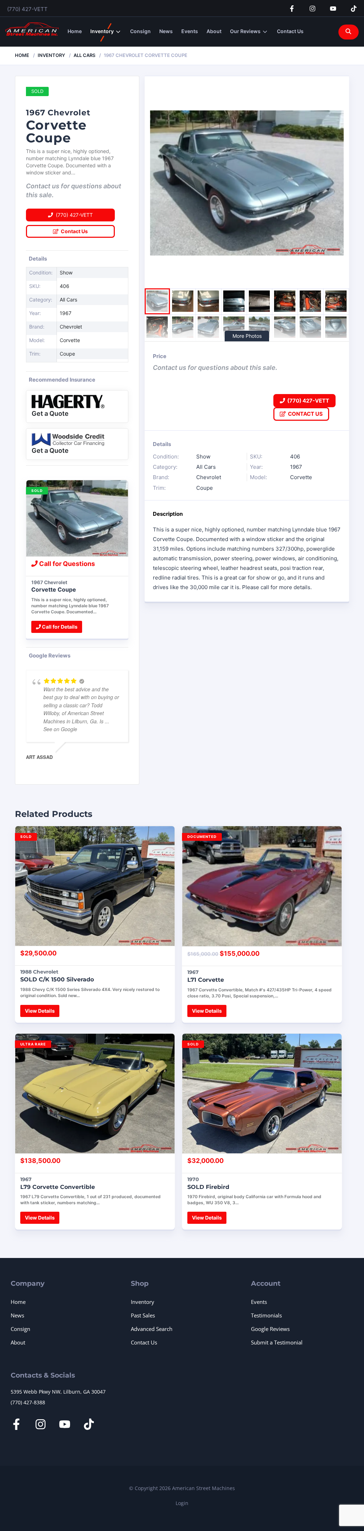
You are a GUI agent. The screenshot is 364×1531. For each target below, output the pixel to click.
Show (66, 272)
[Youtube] (333, 8)
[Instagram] (312, 8)
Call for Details (59, 627)
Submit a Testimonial (277, 1342)
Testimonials (266, 1315)
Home (75, 31)
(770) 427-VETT (27, 9)
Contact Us (290, 31)
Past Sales (143, 1315)
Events (189, 31)
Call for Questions (66, 563)
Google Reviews (270, 1328)
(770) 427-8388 (28, 1402)
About (214, 31)
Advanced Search (151, 1328)
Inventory (102, 31)
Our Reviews (245, 31)
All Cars (84, 55)
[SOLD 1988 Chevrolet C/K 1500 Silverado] (95, 886)
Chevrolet (71, 327)
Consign (140, 31)
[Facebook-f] (292, 8)
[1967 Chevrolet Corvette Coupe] (77, 518)
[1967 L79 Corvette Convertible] (95, 1093)
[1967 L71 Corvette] (262, 886)
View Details (40, 1011)
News (166, 31)
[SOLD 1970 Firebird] (262, 1093)
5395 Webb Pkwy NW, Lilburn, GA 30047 (58, 1391)
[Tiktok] (353, 8)
